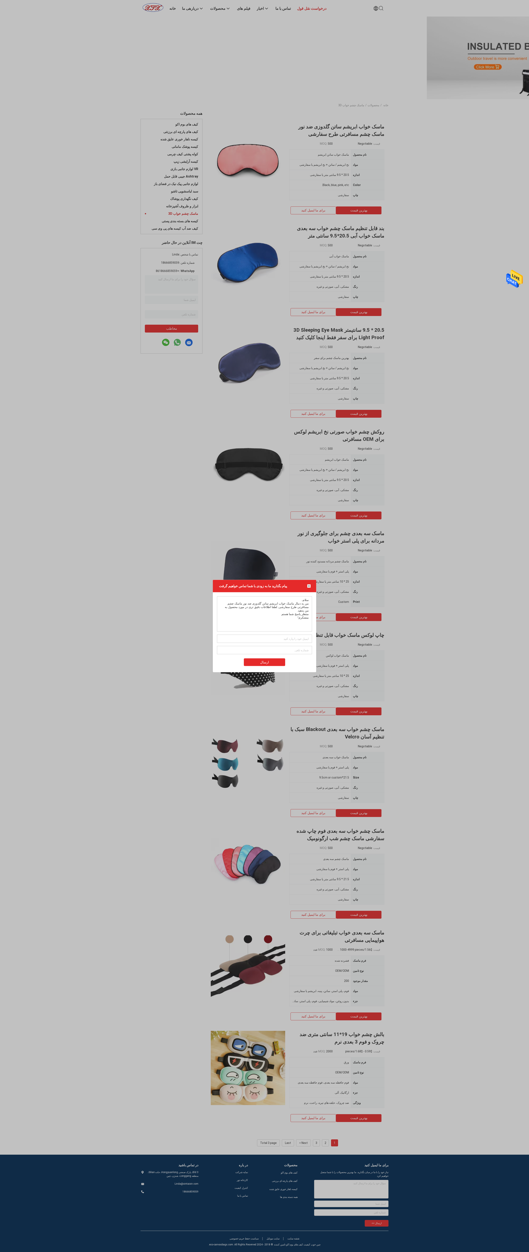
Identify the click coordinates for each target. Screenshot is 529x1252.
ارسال (264, 662)
